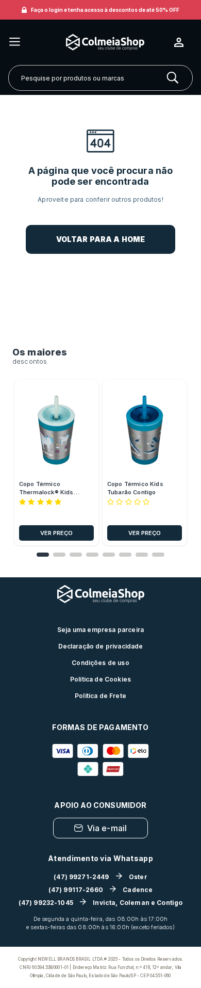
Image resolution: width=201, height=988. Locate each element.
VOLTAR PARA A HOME (100, 239)
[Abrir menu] (14, 42)
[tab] (43, 555)
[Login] (183, 42)
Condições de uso (100, 663)
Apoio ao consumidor (100, 805)
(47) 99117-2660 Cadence (100, 890)
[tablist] (100, 555)
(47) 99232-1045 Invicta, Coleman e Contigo (101, 902)
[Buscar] (172, 78)
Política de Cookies (100, 679)
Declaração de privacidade (100, 646)
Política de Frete (100, 696)
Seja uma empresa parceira (100, 630)
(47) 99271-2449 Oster (100, 877)
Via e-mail (107, 828)
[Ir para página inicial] (97, 42)
